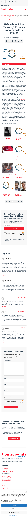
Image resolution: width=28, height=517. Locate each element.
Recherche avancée (5, 5)
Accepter (14, 505)
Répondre (3, 275)
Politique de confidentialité (13, 515)
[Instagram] (4, 1)
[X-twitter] (7, 1)
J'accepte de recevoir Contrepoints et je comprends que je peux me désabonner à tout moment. (14, 239)
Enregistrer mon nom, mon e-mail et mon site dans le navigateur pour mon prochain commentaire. (14, 397)
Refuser (14, 508)
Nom (5, 378)
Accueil (1, 15)
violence (23, 99)
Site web (6, 390)
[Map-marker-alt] (15, 1)
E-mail (6, 384)
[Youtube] (12, 1)
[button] (26, 491)
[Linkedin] (9, 1)
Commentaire (7, 360)
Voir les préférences (14, 512)
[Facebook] (1, 1)
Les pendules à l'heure (9, 15)
